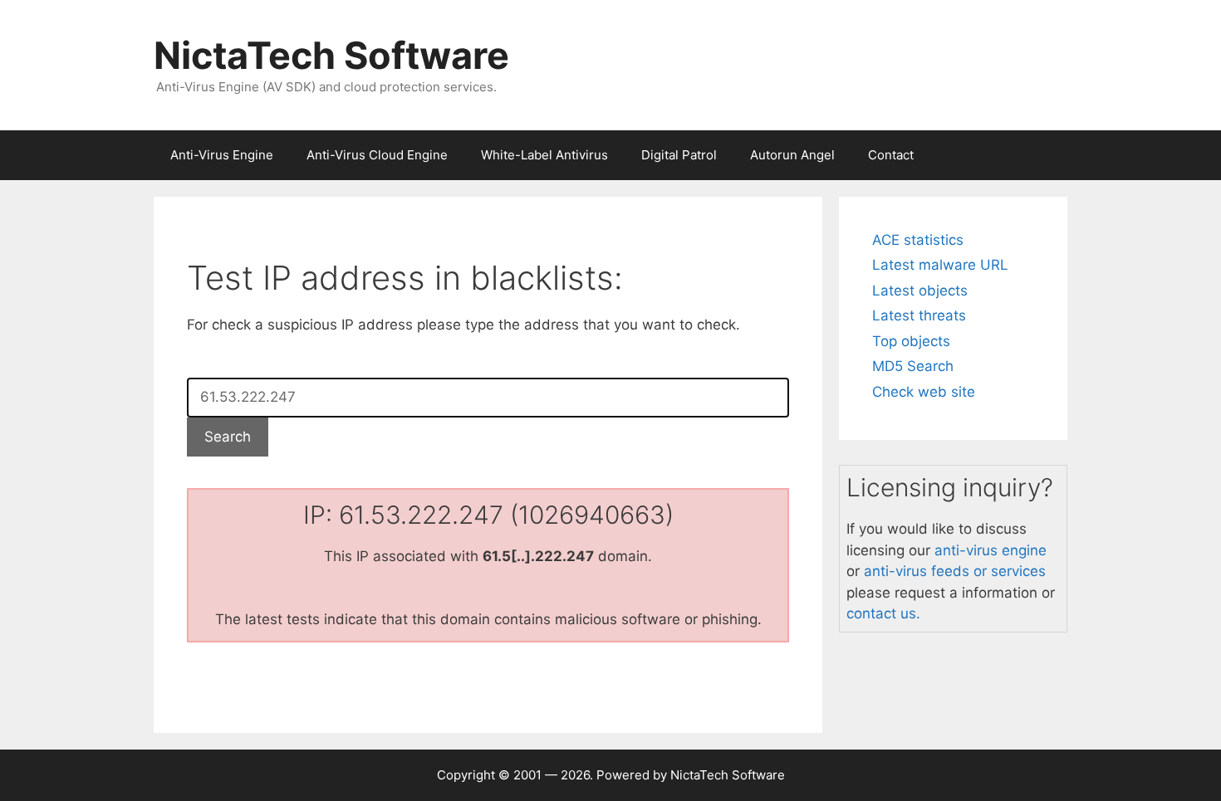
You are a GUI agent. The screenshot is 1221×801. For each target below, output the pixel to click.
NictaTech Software (331, 55)
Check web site (923, 391)
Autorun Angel (792, 155)
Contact (891, 155)
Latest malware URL (940, 264)
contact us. (883, 613)
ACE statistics (918, 240)
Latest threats (919, 315)
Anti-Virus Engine (221, 155)
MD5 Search (913, 366)
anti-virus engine (990, 550)
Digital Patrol (679, 155)
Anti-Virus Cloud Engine (377, 155)
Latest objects (920, 290)
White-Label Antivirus (544, 155)
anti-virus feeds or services (955, 571)
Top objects (911, 341)
